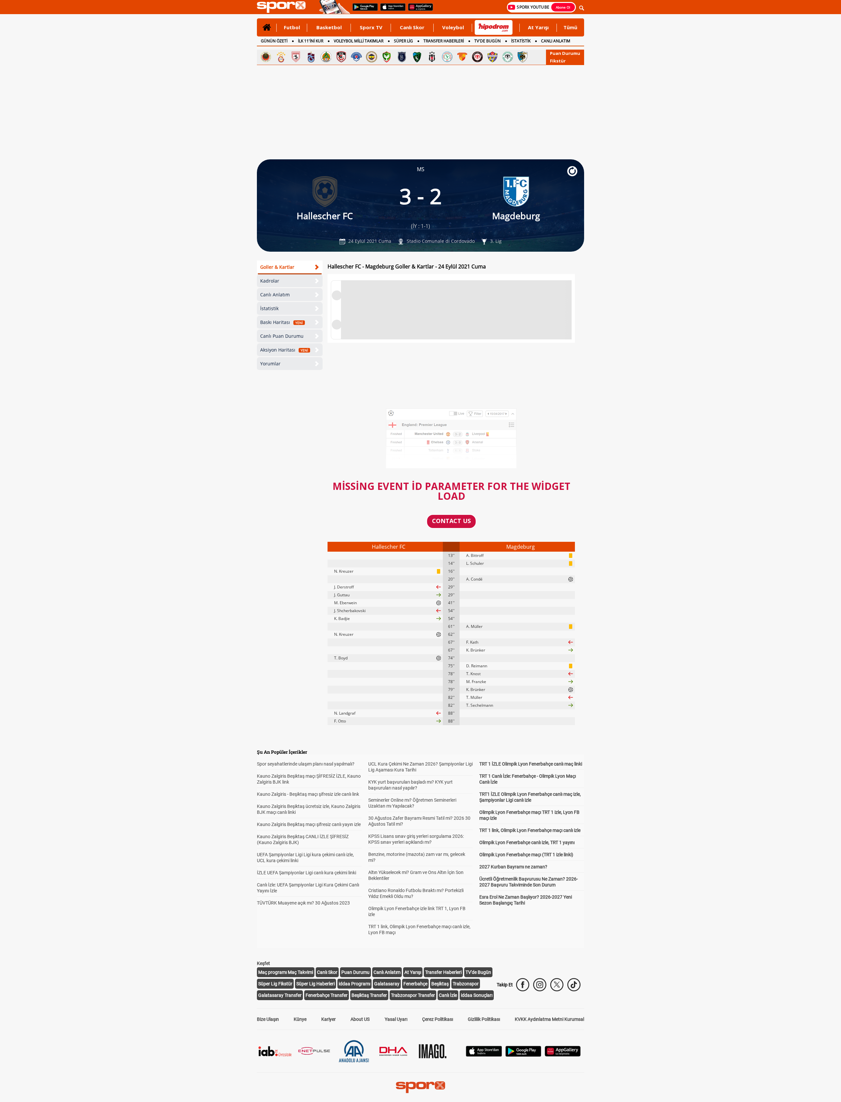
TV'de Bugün (478, 972)
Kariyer (328, 1019)
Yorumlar (270, 363)
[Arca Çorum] (477, 56)
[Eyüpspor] (492, 56)
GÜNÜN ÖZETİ (274, 41)
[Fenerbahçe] (371, 56)
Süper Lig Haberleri (315, 983)
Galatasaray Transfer (280, 995)
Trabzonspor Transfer (413, 995)
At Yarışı (538, 27)
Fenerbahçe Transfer (327, 995)
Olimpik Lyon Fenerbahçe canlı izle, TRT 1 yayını (527, 842)
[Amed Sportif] (386, 56)
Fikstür (558, 61)
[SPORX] (420, 1087)
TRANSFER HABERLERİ (443, 41)
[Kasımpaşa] (356, 56)
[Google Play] (523, 1055)
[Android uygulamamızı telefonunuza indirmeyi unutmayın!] (363, 10)
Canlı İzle (448, 995)
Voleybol (453, 27)
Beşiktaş (440, 983)
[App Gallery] (563, 1055)
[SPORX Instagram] (540, 984)
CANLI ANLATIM (555, 41)
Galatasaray (386, 983)
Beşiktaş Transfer (369, 995)
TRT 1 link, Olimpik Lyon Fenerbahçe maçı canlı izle (529, 830)
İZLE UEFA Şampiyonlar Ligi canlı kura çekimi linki (306, 872)
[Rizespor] (447, 56)
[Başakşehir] (401, 56)
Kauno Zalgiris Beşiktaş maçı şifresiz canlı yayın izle (309, 824)
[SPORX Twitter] (557, 984)
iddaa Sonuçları (476, 995)
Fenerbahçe (415, 983)
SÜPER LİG (403, 41)
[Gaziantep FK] (341, 56)
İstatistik (269, 308)
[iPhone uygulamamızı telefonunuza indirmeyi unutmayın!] (390, 10)
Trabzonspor (466, 983)
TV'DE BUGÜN (487, 41)
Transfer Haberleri (443, 972)
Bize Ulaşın (268, 1019)
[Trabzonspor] (311, 56)
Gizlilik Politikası (484, 1019)
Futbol (292, 27)
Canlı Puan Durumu (282, 336)
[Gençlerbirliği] (265, 56)
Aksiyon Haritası (284, 350)
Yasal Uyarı (396, 1019)
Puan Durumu (565, 53)
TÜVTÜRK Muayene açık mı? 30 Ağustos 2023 (303, 903)
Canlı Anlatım (275, 294)
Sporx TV (371, 27)
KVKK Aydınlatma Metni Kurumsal (549, 1019)
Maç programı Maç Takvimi (285, 972)
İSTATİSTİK (521, 41)
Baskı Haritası (281, 322)
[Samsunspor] (296, 56)
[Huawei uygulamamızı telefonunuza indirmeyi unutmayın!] (418, 10)
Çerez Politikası (437, 1019)
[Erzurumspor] (522, 56)
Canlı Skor (412, 27)
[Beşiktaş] (432, 56)
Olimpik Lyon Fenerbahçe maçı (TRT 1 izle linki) (526, 854)
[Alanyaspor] (326, 56)
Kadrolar (269, 281)
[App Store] (484, 1055)
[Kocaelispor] (416, 56)
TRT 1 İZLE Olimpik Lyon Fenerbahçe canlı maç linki (530, 764)
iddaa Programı (354, 983)
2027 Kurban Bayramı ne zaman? (513, 866)
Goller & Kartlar (277, 267)
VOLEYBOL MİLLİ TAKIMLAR (358, 41)
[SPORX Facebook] (522, 984)
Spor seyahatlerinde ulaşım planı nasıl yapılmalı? (305, 764)
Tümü (570, 27)
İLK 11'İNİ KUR (310, 41)
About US (360, 1019)
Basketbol (329, 27)
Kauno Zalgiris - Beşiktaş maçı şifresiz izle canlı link (308, 794)
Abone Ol (563, 7)
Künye (300, 1019)
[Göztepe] (462, 56)
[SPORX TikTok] (574, 984)
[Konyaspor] (507, 56)
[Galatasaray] (280, 56)
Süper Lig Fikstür (275, 983)
